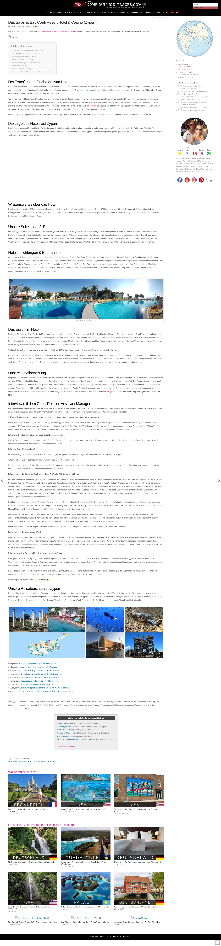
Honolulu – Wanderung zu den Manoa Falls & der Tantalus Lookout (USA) (29, 908)
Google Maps (187, 67)
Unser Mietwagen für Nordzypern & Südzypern (38, 667)
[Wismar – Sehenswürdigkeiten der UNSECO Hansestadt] (139, 903)
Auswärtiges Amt (64, 726)
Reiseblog (29, 26)
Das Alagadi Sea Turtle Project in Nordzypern (39, 681)
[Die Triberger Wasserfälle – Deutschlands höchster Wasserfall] (32, 858)
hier (90, 90)
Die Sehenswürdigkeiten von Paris (190, 86)
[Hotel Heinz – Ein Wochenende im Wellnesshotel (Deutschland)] (139, 858)
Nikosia (189, 72)
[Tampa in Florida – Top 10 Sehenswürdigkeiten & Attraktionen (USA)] (139, 805)
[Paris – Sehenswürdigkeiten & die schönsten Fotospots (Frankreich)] (32, 805)
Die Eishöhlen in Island (186, 105)
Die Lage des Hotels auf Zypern (24, 53)
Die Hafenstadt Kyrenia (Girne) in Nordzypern (40, 677)
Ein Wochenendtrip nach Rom (189, 99)
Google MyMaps (64, 733)
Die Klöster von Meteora (187, 89)
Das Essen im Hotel (19, 66)
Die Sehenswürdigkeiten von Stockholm (192, 107)
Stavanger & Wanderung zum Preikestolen (193, 91)
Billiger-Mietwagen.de (66, 736)
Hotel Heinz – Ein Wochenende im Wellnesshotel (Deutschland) (137, 862)
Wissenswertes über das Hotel (24, 57)
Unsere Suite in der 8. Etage (23, 60)
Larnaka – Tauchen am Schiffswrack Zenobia (38, 684)
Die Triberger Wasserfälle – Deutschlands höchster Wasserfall (31, 862)
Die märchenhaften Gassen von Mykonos (193, 97)
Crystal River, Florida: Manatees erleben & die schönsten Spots (84, 809)
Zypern (39, 26)
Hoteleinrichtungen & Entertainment (26, 63)
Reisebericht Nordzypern (37, 761)
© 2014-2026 (94, 936)
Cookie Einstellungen (109, 936)
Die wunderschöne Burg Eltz (188, 94)
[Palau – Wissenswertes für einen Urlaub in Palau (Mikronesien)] (85, 903)
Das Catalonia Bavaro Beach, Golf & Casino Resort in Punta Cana (32, 922)
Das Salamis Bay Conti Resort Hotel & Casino (40, 670)
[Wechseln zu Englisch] (177, 12)
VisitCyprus (61, 730)
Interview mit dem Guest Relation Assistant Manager (33, 72)
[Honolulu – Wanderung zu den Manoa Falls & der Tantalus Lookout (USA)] (32, 903)
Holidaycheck (111, 391)
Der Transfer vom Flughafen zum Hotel (27, 50)
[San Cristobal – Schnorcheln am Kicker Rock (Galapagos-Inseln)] (86, 918)
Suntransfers (93, 106)
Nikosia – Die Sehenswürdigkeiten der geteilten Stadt (51, 691)
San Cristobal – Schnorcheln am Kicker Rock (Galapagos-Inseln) (85, 922)
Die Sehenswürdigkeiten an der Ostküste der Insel (41, 674)
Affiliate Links (125, 936)
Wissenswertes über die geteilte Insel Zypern (37, 663)
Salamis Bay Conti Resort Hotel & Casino (58, 31)
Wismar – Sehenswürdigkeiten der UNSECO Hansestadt (135, 907)
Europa (34, 26)
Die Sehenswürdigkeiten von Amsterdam (193, 102)
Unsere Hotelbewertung (21, 69)
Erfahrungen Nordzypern (17, 761)
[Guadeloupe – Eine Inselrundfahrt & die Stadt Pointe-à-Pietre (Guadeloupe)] (85, 858)
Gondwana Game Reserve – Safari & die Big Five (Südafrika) (137, 922)
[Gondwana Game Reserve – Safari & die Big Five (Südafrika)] (139, 918)
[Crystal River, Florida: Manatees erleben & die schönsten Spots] (85, 805)
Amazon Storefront (78, 739)
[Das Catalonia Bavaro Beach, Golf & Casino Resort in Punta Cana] (32, 918)
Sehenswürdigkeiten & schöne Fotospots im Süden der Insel (45, 688)
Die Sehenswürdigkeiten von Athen (191, 110)
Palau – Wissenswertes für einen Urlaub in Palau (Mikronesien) (84, 907)
